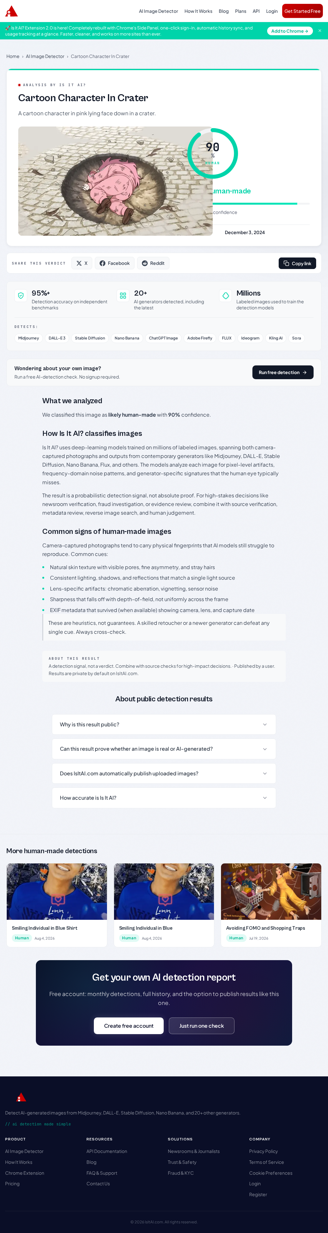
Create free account (128, 1025)
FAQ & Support (101, 1173)
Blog (224, 11)
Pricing (12, 1183)
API (256, 11)
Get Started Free (302, 11)
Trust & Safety (182, 1162)
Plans (240, 11)
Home (13, 56)
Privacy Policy (263, 1151)
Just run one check (201, 1025)
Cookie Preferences (270, 1173)
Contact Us (98, 1183)
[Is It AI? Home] (11, 11)
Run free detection (279, 372)
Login (272, 11)
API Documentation (106, 1151)
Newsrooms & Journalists (194, 1151)
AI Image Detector (158, 11)
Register (258, 1194)
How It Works (198, 11)
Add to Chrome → (289, 31)
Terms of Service (266, 1162)
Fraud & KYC (181, 1173)
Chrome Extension (24, 1173)
